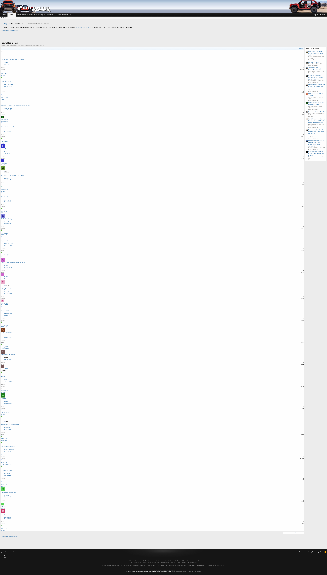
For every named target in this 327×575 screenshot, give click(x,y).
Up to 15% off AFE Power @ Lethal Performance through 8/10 (316, 53)
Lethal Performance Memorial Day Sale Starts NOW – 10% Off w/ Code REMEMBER (316, 120)
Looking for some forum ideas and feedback (13, 59)
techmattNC (7, 200)
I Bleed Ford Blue (9, 449)
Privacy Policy (311, 552)
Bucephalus (7, 517)
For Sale (310, 116)
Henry (6, 401)
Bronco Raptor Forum (142, 571)
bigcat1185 (7, 473)
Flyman (3, 257)
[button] (27, 15)
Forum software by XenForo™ (186, 571)
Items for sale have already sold (10, 424)
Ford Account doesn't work (8, 492)
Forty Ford (7, 152)
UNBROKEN (8, 108)
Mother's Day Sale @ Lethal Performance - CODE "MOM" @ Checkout (316, 131)
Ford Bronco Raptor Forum (9, 552)
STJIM (6, 379)
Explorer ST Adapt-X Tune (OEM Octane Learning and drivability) (316, 153)
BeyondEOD (7, 292)
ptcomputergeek (8, 84)
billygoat (3, 143)
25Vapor (6, 178)
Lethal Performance (313, 59)
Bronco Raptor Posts (312, 49)
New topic (3, 514)
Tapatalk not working (6, 240)
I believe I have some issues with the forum (13, 262)
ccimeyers (7, 335)
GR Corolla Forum (130, 571)
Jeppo (2, 99)
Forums (11, 15)
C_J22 (6, 265)
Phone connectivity (6, 332)
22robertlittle (4, 121)
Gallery (40, 15)
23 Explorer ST (8, 244)
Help (318, 552)
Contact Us (50, 15)
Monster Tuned (312, 160)
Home (4, 15)
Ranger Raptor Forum (154, 571)
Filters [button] (300, 48)
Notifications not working (7, 446)
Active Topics (21, 15)
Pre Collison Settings (7, 219)
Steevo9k (7, 222)
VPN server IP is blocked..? (8, 354)
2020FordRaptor (5, 235)
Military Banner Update (7, 289)
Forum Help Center (313, 65)
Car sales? (4, 398)
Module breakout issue (7, 149)
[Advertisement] (163, 37)
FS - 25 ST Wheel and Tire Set (316, 111)
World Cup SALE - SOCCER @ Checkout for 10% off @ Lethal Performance (316, 77)
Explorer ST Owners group (8, 311)
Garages (32, 15)
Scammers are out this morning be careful (12, 175)
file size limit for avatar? (7, 127)
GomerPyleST (5, 348)
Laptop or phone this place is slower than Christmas (15, 105)
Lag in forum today (6, 81)
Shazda (6, 495)
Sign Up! (7, 24)
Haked (3, 376)
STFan (3, 75)
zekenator (7, 130)
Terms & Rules (303, 552)
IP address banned (6, 197)
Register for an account (82, 27)
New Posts (3, 17)
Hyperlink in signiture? (7, 470)
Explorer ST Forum (166, 571)
